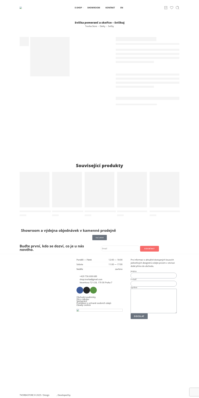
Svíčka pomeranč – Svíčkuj (132, 211)
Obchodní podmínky (86, 297)
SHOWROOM (93, 7)
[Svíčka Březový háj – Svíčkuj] (34, 192)
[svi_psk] (50, 56)
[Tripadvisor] (93, 290)
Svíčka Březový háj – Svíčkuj (35, 211)
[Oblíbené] (45, 175)
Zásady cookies (83, 305)
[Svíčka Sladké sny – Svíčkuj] (164, 192)
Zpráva (134, 288)
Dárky (102, 26)
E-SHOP (78, 7)
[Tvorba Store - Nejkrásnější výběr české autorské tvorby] (27, 8)
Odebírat (149, 248)
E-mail (133, 279)
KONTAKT (110, 7)
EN (121, 7)
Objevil (53, 395)
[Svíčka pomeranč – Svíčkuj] (132, 192)
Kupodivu (75, 395)
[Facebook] (79, 290)
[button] (34, 175)
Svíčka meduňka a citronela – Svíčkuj (106, 211)
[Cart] (166, 8)
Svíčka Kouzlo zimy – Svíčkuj (68, 211)
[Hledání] (177, 8)
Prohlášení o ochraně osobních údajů (93, 303)
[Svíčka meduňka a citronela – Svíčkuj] (99, 192)
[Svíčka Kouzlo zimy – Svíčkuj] (67, 192)
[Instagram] (86, 290)
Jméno (134, 271)
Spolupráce (81, 301)
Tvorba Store (91, 26)
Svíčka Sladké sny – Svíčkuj (165, 211)
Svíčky (111, 26)
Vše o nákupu (82, 299)
